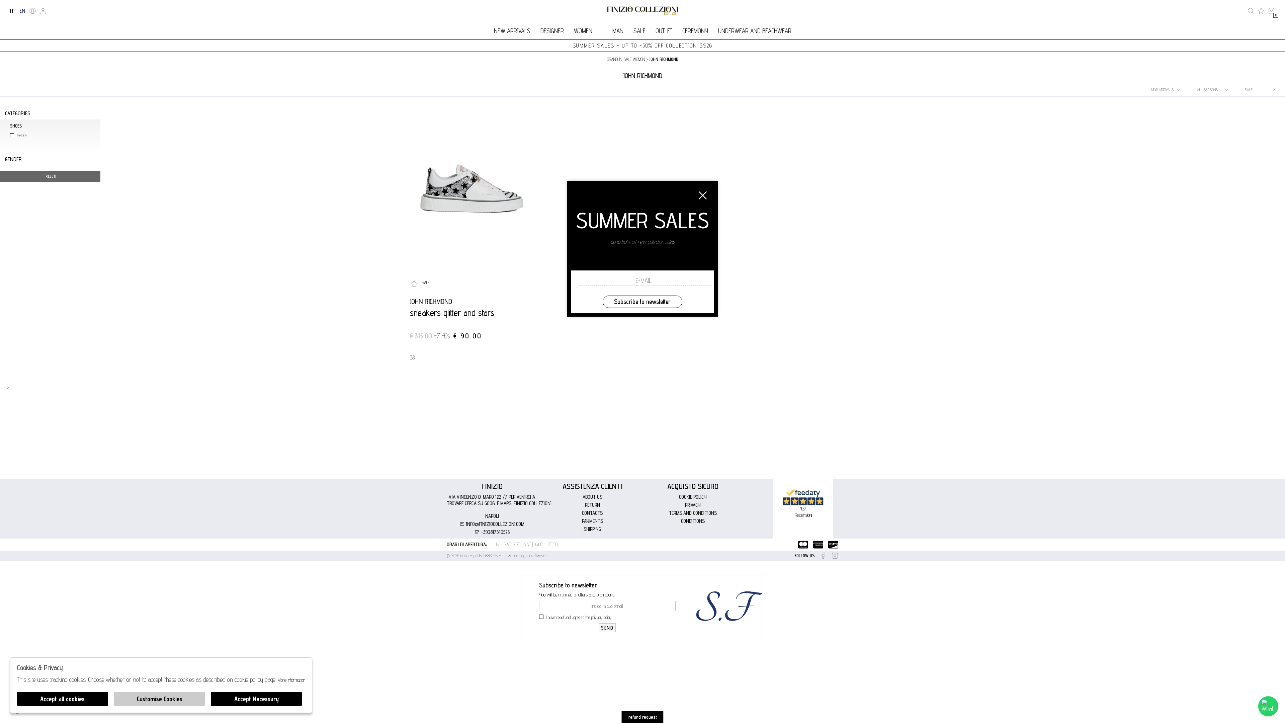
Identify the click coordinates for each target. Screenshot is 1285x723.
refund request (642, 717)
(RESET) (50, 176)
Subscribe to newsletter (642, 301)
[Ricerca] (1250, 10)
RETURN (592, 505)
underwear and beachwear (754, 30)
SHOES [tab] (16, 126)
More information (291, 680)
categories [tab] (17, 113)
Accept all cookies (62, 699)
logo (642, 11)
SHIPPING (592, 529)
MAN (617, 30)
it (12, 10)
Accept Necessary (256, 699)
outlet (664, 30)
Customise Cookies (159, 699)
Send (607, 628)
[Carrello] (1271, 10)
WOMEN (583, 30)
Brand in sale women (626, 59)
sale (639, 30)
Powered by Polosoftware (524, 555)
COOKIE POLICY (693, 497)
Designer (552, 30)
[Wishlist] (1261, 10)
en (22, 10)
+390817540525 (495, 532)
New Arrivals (512, 30)
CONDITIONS (693, 521)
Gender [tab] (13, 159)
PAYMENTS (592, 521)
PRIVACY (693, 505)
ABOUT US (592, 497)
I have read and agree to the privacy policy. (579, 617)
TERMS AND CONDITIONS (693, 513)
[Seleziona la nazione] (32, 10)
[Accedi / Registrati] (43, 10)
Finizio (492, 486)
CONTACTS (592, 513)
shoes (22, 135)
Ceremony (695, 30)
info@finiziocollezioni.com (494, 524)
